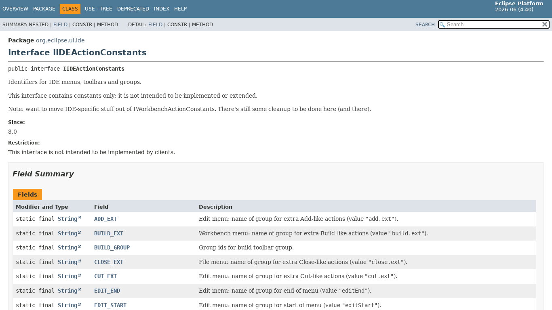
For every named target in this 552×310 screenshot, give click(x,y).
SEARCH (425, 24)
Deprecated (133, 9)
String (67, 219)
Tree (106, 9)
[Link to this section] (79, 174)
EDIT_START (110, 305)
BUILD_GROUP (112, 247)
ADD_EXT (105, 219)
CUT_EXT (105, 276)
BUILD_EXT (108, 233)
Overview (15, 9)
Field (60, 24)
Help (180, 9)
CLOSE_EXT (108, 262)
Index (161, 9)
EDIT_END (107, 290)
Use (90, 9)
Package (44, 9)
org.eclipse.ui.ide (60, 40)
